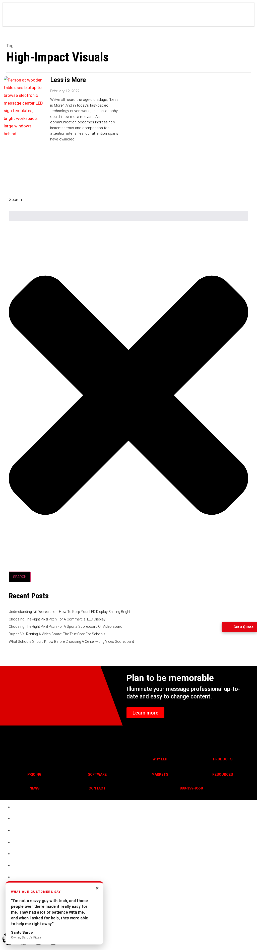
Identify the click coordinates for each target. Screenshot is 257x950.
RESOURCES (222, 774)
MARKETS (160, 774)
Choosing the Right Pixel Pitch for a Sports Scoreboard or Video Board (65, 626)
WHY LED (160, 759)
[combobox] (128, 216)
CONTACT (97, 788)
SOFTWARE (97, 774)
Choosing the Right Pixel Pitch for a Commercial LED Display (57, 619)
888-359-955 (190, 788)
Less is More (68, 80)
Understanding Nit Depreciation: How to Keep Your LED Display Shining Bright (69, 612)
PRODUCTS (222, 759)
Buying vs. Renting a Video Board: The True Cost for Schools (57, 634)
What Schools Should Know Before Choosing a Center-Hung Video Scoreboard (71, 642)
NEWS (34, 788)
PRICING (34, 774)
